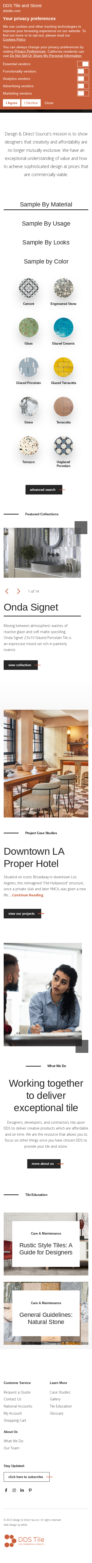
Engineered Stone (63, 304)
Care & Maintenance (46, 1233)
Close (49, 103)
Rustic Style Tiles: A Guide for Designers (46, 1249)
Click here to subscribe (25, 1477)
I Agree (11, 103)
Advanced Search (42, 490)
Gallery (55, 1399)
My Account (13, 1413)
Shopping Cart (15, 1420)
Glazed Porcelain (28, 383)
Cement (28, 304)
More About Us (43, 1164)
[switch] (46, 64)
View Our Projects (21, 913)
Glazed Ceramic (63, 343)
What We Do (13, 1441)
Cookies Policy (14, 39)
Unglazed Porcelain (63, 464)
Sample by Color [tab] (46, 261)
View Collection (19, 665)
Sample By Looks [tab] (46, 242)
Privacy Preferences (30, 51)
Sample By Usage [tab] (46, 223)
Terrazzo (28, 462)
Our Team (11, 1448)
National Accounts (18, 1406)
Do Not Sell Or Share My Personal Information (45, 56)
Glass (29, 343)
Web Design (10, 1525)
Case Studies (60, 1392)
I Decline (31, 103)
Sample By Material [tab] (46, 204)
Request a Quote (17, 1392)
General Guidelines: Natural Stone (45, 1318)
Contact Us (12, 1399)
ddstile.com (12, 11)
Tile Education (61, 1406)
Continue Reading (27, 895)
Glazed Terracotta (63, 383)
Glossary (56, 1413)
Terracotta (63, 422)
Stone (28, 422)
